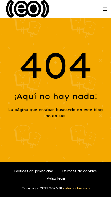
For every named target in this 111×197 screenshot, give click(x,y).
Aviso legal (56, 178)
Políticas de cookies (79, 171)
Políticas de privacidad (33, 171)
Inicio (59, 129)
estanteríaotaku (76, 188)
